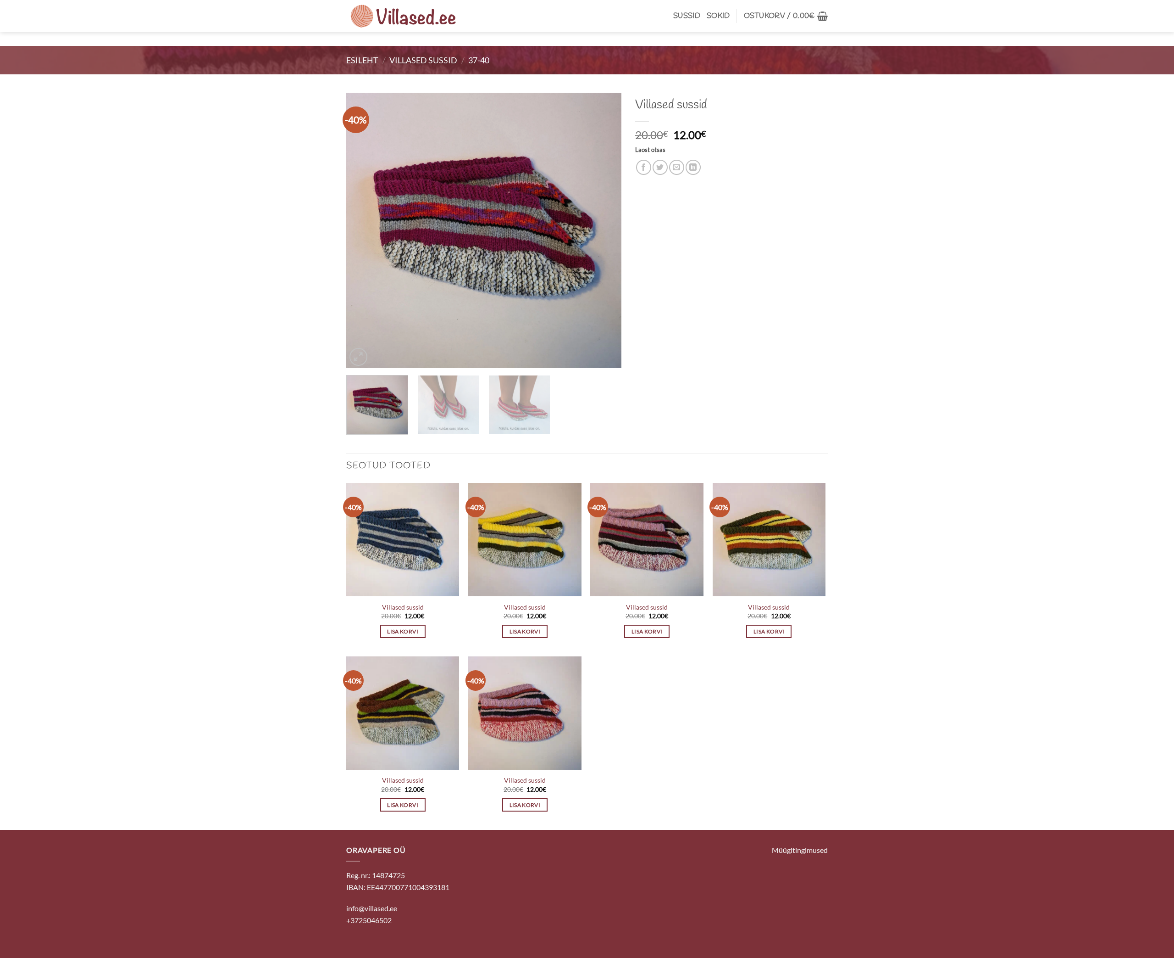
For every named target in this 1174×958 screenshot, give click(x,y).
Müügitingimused (800, 850)
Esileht (362, 60)
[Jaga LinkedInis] (693, 167)
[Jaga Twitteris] (660, 167)
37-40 (478, 60)
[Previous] (363, 230)
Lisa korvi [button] (402, 631)
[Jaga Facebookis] (643, 167)
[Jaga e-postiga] (676, 167)
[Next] (604, 230)
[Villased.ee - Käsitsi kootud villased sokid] (403, 16)
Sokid (718, 16)
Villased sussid (423, 60)
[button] (786, 16)
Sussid (686, 16)
